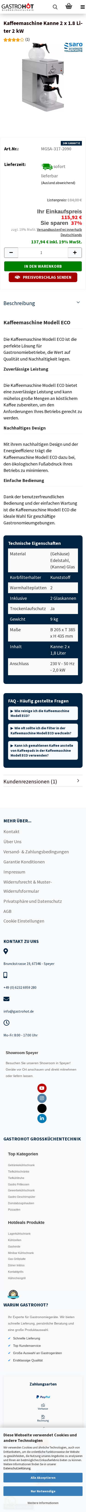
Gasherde (14, 1246)
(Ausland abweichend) (58, 182)
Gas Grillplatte (17, 1259)
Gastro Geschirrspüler (21, 1196)
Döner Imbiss (16, 1265)
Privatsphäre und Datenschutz (32, 901)
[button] (11, 253)
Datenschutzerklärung (17, 1468)
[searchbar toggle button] (55, 7)
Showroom (47, 1063)
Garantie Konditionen (24, 862)
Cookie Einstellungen (23, 921)
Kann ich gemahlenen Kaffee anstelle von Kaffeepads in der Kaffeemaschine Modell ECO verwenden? (42, 750)
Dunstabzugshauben (21, 1203)
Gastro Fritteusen (18, 1184)
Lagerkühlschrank (19, 1233)
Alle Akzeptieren (43, 1478)
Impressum (14, 872)
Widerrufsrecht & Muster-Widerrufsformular (27, 886)
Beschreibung (19, 303)
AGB (7, 911)
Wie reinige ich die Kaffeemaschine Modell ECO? (40, 713)
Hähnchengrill (17, 1278)
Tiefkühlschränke (18, 1171)
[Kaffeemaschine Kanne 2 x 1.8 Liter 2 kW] (43, 77)
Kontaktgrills (15, 1271)
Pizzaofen (14, 1209)
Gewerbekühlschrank (21, 1190)
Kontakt (11, 831)
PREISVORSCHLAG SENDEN (46, 277)
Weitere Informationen (43, 1503)
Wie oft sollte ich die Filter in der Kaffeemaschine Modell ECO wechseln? (41, 730)
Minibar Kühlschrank (21, 1253)
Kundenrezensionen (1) (30, 781)
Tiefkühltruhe (16, 1178)
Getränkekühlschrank (21, 1165)
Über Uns (12, 841)
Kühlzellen (14, 1240)
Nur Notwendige (43, 1491)
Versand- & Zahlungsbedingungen (36, 851)
